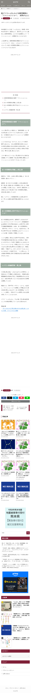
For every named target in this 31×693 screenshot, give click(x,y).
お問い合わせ (6, 673)
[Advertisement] (15, 71)
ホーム (4, 667)
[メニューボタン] (2, 2)
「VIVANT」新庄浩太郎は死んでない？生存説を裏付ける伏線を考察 (15, 555)
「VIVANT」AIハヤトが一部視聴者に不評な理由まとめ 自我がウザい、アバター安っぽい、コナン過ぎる (15, 560)
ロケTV (15, 2)
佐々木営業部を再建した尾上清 (12, 102)
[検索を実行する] (28, 532)
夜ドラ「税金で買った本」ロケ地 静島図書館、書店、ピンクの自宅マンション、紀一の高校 (15, 544)
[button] (3, 398)
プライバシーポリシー (8, 670)
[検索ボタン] (29, 2)
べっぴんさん (6, 18)
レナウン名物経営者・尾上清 (12, 110)
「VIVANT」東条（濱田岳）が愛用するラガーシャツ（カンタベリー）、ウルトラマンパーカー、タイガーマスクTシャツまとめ (15, 550)
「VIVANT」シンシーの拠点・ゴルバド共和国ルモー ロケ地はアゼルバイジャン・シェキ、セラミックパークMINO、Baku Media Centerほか (15, 566)
